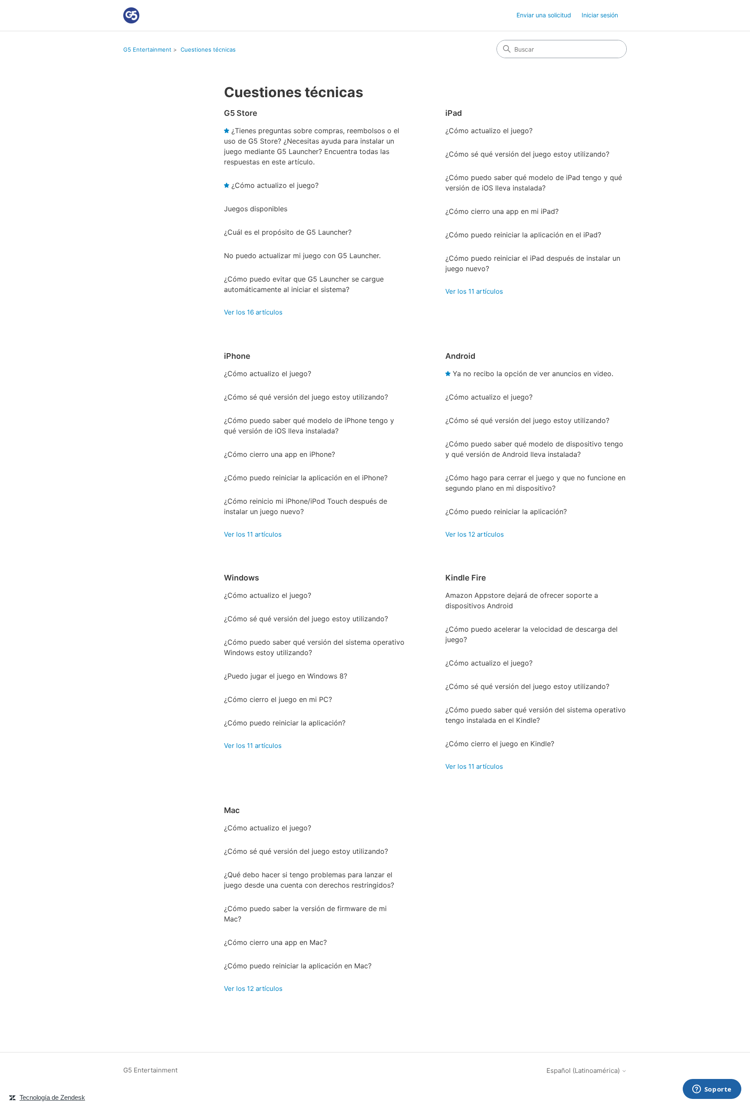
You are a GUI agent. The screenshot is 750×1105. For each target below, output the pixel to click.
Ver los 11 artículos (474, 291)
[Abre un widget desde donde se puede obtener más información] (711, 1090)
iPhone (237, 356)
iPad (453, 113)
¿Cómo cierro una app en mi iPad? (502, 211)
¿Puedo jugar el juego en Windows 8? (285, 676)
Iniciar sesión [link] (600, 15)
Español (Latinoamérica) (584, 1070)
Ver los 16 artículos (253, 312)
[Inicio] (131, 15)
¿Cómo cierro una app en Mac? (275, 942)
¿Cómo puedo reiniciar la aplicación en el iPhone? (306, 477)
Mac (232, 810)
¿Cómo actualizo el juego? (275, 185)
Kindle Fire (465, 577)
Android (460, 356)
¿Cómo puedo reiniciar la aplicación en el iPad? (523, 234)
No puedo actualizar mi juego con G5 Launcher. (302, 255)
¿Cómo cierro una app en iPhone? (279, 454)
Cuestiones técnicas (208, 49)
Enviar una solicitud (543, 15)
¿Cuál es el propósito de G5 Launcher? (288, 232)
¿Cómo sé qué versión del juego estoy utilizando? (527, 154)
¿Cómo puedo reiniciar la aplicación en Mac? (298, 965)
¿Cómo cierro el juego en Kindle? (499, 743)
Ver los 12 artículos (474, 534)
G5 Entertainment (147, 49)
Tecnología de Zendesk (52, 1097)
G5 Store (240, 113)
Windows (241, 577)
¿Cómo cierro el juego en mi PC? (278, 699)
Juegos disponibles (255, 208)
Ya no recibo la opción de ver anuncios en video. (533, 373)
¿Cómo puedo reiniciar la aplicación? (506, 511)
